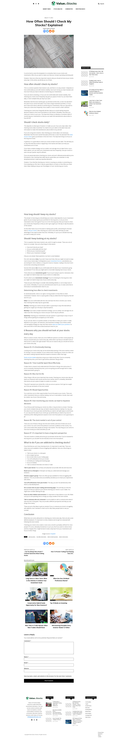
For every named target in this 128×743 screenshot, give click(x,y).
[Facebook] (44, 31)
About (99, 735)
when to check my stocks (53, 536)
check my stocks (31, 536)
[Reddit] (50, 31)
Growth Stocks (88, 705)
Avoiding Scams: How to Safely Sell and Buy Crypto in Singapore (96, 82)
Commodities (69, 9)
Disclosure (100, 733)
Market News (47, 9)
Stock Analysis (58, 9)
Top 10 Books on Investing (58, 603)
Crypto (86, 704)
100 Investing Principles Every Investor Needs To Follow (61, 626)
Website (26, 668)
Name (26, 657)
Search (102, 3)
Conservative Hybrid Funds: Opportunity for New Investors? (36, 604)
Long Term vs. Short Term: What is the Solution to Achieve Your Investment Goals (36, 580)
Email (26, 662)
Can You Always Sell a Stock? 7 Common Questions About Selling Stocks (34, 553)
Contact (99, 736)
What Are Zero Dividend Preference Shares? (61, 579)
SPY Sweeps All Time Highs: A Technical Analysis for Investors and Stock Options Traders (96, 92)
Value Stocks (88, 717)
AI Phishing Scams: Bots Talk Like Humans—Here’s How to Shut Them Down (96, 73)
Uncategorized (88, 715)
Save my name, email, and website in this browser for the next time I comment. (48, 676)
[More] (53, 31)
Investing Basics (80, 9)
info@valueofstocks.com (34, 717)
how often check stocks (41, 536)
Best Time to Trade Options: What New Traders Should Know (36, 626)
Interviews (87, 707)
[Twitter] (47, 31)
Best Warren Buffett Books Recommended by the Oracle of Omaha (57, 712)
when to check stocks (63, 536)
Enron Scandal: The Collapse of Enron (57, 719)
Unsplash (52, 534)
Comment (27, 641)
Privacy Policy (101, 732)
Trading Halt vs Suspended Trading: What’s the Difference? (57, 703)
